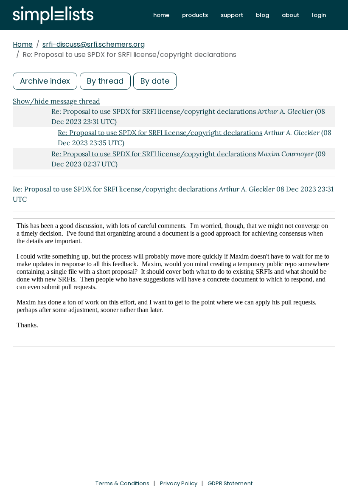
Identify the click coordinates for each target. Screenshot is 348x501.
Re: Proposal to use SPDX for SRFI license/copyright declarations (160, 132)
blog (262, 15)
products (195, 15)
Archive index (45, 81)
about (290, 15)
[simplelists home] (53, 15)
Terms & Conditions (122, 483)
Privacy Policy (178, 483)
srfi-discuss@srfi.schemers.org (93, 44)
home (161, 15)
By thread (105, 81)
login (319, 15)
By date (154, 81)
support (232, 15)
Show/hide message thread (56, 101)
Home (23, 44)
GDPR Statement (230, 483)
